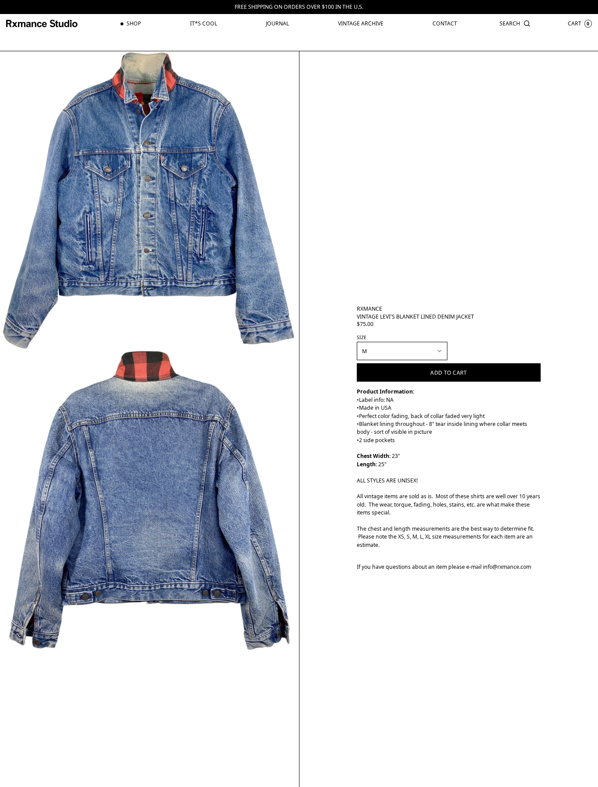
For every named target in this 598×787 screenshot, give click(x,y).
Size (361, 337)
